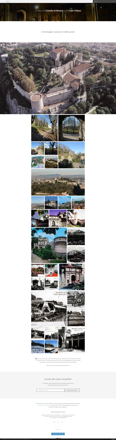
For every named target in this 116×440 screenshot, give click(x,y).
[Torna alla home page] (46, 1)
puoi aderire (41, 405)
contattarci (48, 405)
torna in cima (57, 434)
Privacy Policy (58, 429)
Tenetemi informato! (72, 390)
